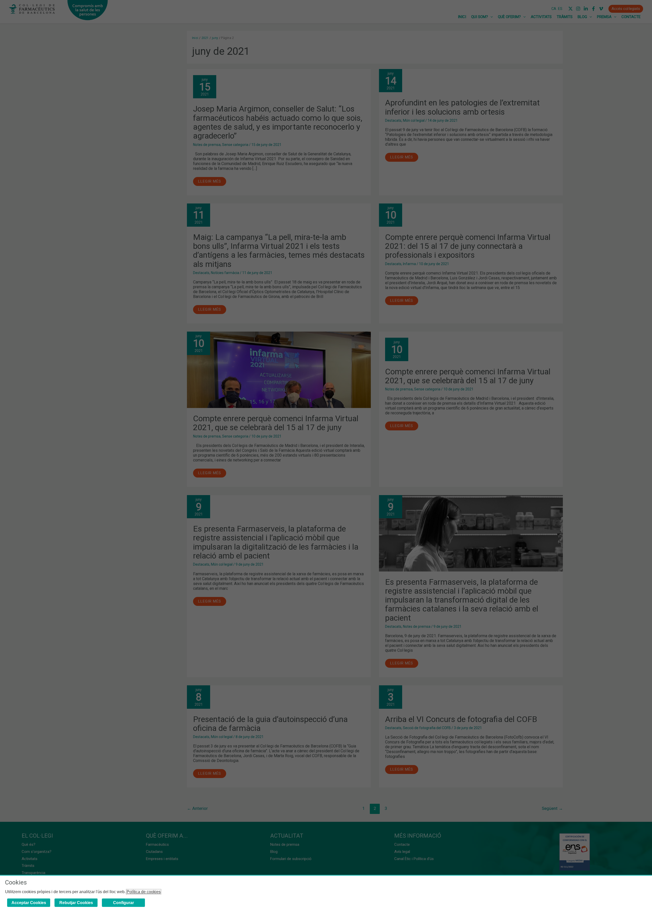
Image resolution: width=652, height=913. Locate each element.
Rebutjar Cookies (76, 903)
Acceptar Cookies (28, 903)
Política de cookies (144, 892)
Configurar (123, 903)
